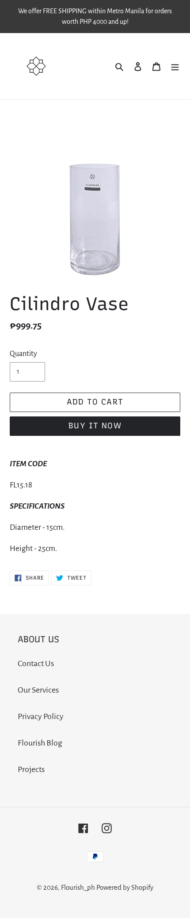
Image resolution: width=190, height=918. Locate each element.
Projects (31, 769)
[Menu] (175, 66)
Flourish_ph (78, 887)
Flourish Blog (40, 742)
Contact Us (36, 663)
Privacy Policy (41, 716)
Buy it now (95, 426)
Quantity (23, 354)
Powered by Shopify (124, 887)
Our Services (38, 690)
